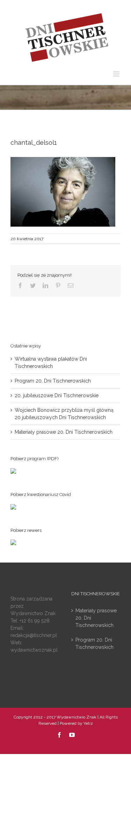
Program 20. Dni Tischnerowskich (53, 381)
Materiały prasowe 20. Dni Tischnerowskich (63, 432)
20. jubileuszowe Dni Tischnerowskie (57, 395)
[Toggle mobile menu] (117, 74)
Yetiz (88, 723)
